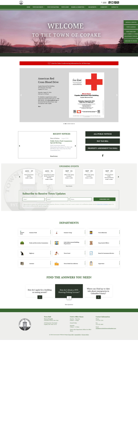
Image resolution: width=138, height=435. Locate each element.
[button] (40, 301)
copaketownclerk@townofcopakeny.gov (106, 332)
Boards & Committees (77, 7)
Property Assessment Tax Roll (103, 152)
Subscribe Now (105, 203)
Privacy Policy (85, 338)
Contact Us (114, 7)
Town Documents (38, 7)
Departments (92, 7)
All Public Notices (103, 137)
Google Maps (83, 116)
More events (69, 190)
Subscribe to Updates (102, 208)
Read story (54, 160)
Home (28, 7)
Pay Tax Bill (102, 145)
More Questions (69, 308)
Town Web (71, 338)
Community (103, 7)
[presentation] (19, 149)
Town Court (65, 7)
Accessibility (77, 338)
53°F (104, 2)
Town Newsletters (53, 7)
